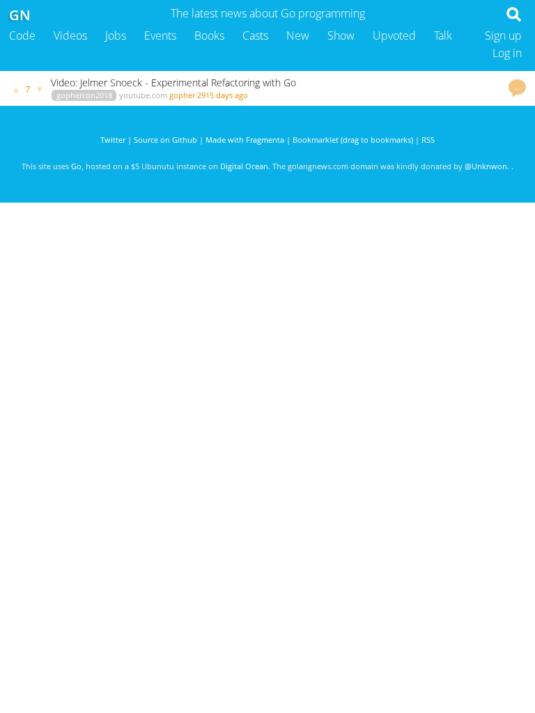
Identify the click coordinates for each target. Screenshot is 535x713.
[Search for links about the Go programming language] (516, 18)
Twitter (112, 139)
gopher (182, 95)
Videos (70, 35)
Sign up (503, 35)
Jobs (115, 35)
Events (160, 35)
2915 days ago (222, 95)
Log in (507, 53)
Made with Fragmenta (245, 139)
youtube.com (143, 95)
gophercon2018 (84, 95)
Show (341, 35)
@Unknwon (486, 166)
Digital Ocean (244, 166)
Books (209, 35)
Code (22, 35)
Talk (443, 35)
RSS (428, 139)
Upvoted (394, 35)
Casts (255, 35)
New (297, 35)
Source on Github (165, 139)
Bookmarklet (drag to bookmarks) (353, 139)
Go (76, 166)
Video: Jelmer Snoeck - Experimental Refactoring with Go (173, 82)
